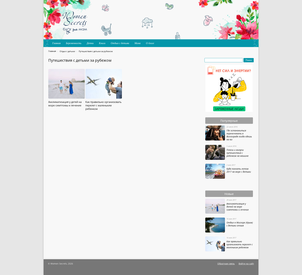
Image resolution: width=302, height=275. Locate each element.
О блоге (150, 43)
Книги (102, 43)
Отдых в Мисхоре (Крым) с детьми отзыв (239, 224)
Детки (90, 43)
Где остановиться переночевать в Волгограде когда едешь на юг (239, 135)
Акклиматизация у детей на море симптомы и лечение (237, 206)
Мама (137, 43)
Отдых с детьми (120, 43)
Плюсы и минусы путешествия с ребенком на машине (237, 152)
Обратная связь (226, 263)
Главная (56, 43)
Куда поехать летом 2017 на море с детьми (238, 170)
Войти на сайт (246, 263)
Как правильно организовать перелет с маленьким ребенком (239, 244)
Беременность (73, 43)
